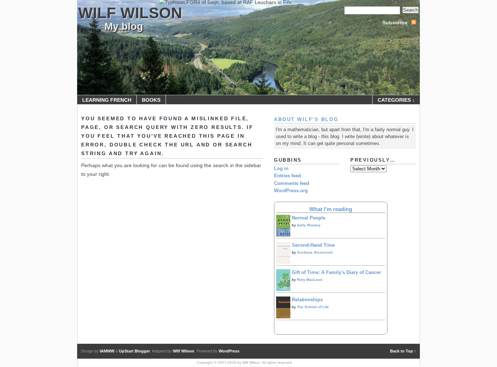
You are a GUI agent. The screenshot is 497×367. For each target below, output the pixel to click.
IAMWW (107, 351)
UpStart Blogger (134, 351)
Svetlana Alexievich (315, 252)
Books (151, 100)
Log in (281, 168)
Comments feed (291, 183)
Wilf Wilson (130, 12)
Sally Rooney (309, 225)
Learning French (106, 100)
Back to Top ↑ (403, 351)
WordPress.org (291, 190)
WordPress (229, 351)
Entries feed (287, 175)
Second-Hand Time (313, 245)
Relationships (307, 299)
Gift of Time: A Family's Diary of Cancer (336, 272)
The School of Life (313, 307)
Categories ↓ (396, 100)
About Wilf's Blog (306, 119)
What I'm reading (330, 209)
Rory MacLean (309, 280)
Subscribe (394, 22)
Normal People (308, 218)
